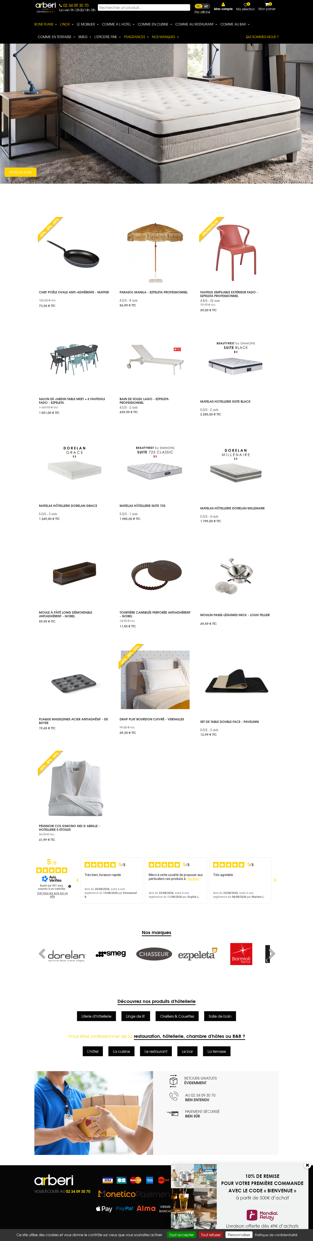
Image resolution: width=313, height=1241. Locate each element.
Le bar (187, 1051)
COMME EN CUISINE (153, 24)
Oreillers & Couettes (177, 1016)
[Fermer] (307, 1165)
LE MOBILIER (86, 24)
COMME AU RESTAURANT (194, 24)
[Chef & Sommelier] (241, 954)
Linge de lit (136, 1016)
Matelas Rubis (20, 172)
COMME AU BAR (233, 24)
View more (74, 297)
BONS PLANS (43, 24)
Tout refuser (211, 1234)
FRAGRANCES (134, 36)
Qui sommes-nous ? (262, 36)
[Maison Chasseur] (110, 954)
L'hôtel (92, 1051)
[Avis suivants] (275, 880)
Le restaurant (156, 1051)
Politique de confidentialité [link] (276, 1235)
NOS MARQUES (163, 36)
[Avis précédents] (77, 880)
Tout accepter (181, 1234)
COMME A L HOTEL (116, 24)
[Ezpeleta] (154, 954)
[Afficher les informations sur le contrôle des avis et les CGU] (69, 886)
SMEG (83, 36)
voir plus (193, 879)
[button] (223, 6)
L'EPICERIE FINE (105, 36)
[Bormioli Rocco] (197, 954)
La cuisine (121, 1051)
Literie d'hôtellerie (96, 1016)
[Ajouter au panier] (104, 220)
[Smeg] (67, 954)
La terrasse (217, 1051)
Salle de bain (220, 1016)
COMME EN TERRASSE (54, 36)
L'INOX (65, 24)
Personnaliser (239, 1234)
